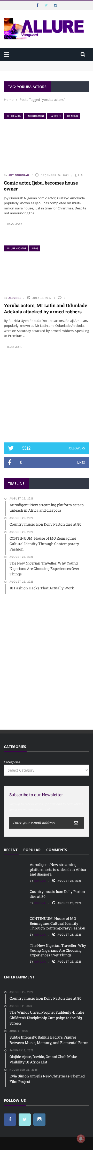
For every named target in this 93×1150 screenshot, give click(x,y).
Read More (14, 224)
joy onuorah (19, 175)
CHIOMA (40, 881)
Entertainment (35, 116)
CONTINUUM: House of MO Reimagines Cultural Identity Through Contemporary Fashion (57, 923)
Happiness (55, 116)
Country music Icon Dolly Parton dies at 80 (57, 894)
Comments (56, 849)
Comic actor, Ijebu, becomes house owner (41, 186)
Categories (12, 762)
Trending (72, 116)
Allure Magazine (16, 248)
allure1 (15, 298)
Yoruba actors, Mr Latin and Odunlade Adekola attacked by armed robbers (45, 308)
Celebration (14, 116)
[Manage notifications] (81, 1138)
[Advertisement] (46, 396)
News (35, 248)
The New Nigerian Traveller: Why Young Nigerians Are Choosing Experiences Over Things (58, 950)
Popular (32, 849)
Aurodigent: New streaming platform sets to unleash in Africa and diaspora (58, 869)
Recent (11, 849)
